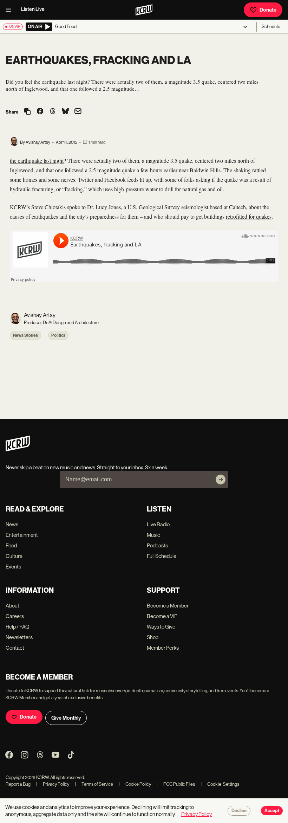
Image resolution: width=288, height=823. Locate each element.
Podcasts (157, 545)
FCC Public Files (176, 784)
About (12, 606)
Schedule (271, 26)
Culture (14, 556)
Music (153, 535)
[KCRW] (18, 449)
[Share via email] (77, 112)
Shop (152, 637)
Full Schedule (161, 556)
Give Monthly (66, 718)
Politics (58, 335)
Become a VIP (162, 616)
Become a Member (168, 606)
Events (13, 567)
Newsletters (19, 637)
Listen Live (33, 9)
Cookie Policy (135, 784)
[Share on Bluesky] (65, 112)
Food (11, 545)
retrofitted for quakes (248, 216)
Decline (239, 811)
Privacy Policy (52, 784)
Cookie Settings (223, 784)
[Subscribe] (220, 479)
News (12, 524)
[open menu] (10, 10)
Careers (15, 616)
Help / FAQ (18, 627)
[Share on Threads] (52, 112)
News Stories (25, 335)
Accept (271, 811)
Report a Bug (18, 784)
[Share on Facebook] (40, 112)
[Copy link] (27, 112)
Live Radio (158, 524)
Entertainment (22, 535)
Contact (15, 648)
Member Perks (163, 648)
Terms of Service (94, 784)
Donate (268, 10)
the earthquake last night (37, 160)
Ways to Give (161, 627)
